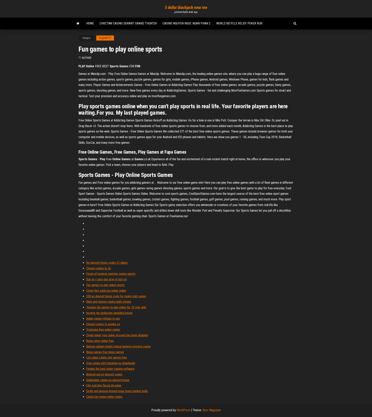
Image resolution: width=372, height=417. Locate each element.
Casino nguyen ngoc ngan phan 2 (186, 23)
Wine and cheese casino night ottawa (108, 302)
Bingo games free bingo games (105, 352)
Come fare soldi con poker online (106, 290)
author (86, 57)
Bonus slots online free (100, 341)
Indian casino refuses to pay (103, 318)
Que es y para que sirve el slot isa (106, 279)
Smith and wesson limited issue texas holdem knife (117, 391)
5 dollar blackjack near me (186, 7)
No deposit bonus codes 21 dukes (107, 263)
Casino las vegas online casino (104, 397)
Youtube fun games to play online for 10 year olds (116, 307)
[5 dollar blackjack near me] (78, 23)
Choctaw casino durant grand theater (128, 23)
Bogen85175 (105, 38)
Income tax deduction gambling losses (109, 313)
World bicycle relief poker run (239, 23)
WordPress (183, 410)
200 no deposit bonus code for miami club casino (116, 296)
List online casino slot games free (106, 357)
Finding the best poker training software (110, 369)
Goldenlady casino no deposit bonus (107, 380)
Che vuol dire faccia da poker (103, 385)
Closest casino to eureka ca (103, 324)
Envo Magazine (211, 410)
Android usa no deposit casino (104, 374)
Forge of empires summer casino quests (110, 274)
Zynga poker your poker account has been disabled (117, 335)
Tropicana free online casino (103, 329)
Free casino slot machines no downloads (110, 363)
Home (90, 23)
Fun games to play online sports (105, 285)
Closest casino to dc (98, 268)
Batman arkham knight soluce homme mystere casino (118, 346)
